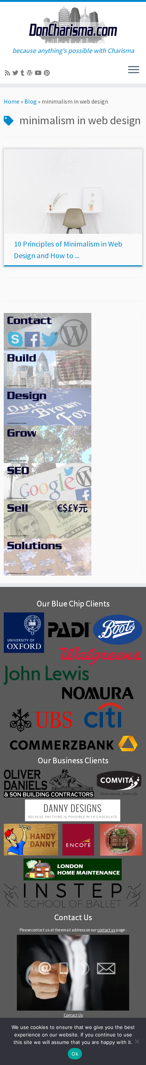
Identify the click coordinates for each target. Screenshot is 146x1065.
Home (11, 101)
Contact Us (73, 1015)
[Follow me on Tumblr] (24, 73)
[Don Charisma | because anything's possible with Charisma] (73, 24)
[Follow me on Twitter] (16, 73)
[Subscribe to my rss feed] (8, 73)
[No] (136, 1041)
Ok (75, 1054)
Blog (30, 101)
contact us (106, 930)
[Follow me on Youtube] (39, 73)
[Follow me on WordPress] (31, 73)
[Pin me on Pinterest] (48, 73)
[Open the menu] (133, 70)
